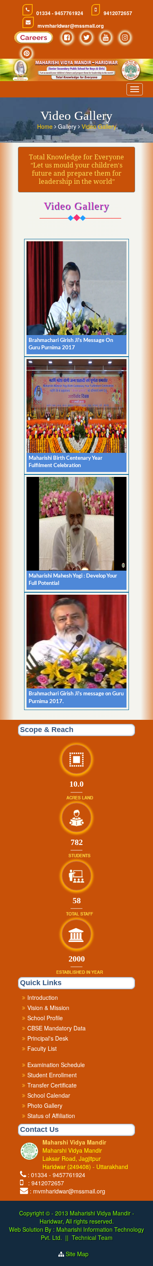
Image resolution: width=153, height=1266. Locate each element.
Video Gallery (99, 126)
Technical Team (92, 1237)
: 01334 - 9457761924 (56, 1175)
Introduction (42, 997)
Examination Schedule (56, 1065)
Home (45, 126)
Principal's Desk (47, 1038)
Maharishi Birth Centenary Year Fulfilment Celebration (65, 462)
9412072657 (118, 13)
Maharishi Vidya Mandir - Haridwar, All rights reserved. (87, 1217)
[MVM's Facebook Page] (67, 37)
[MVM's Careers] (33, 39)
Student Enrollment (52, 1075)
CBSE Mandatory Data (56, 1028)
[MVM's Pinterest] (27, 53)
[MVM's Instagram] (125, 37)
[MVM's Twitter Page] (86, 37)
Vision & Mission (48, 1008)
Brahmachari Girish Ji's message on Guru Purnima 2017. (76, 697)
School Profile (45, 1018)
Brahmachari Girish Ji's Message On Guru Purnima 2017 (71, 344)
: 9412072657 (44, 1183)
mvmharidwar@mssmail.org (71, 25)
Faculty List (42, 1048)
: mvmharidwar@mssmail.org (67, 1191)
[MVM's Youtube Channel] (106, 37)
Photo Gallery (44, 1105)
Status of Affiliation (51, 1116)
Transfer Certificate (52, 1085)
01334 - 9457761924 (59, 13)
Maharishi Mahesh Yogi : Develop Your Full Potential (73, 580)
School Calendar (48, 1095)
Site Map (80, 1254)
